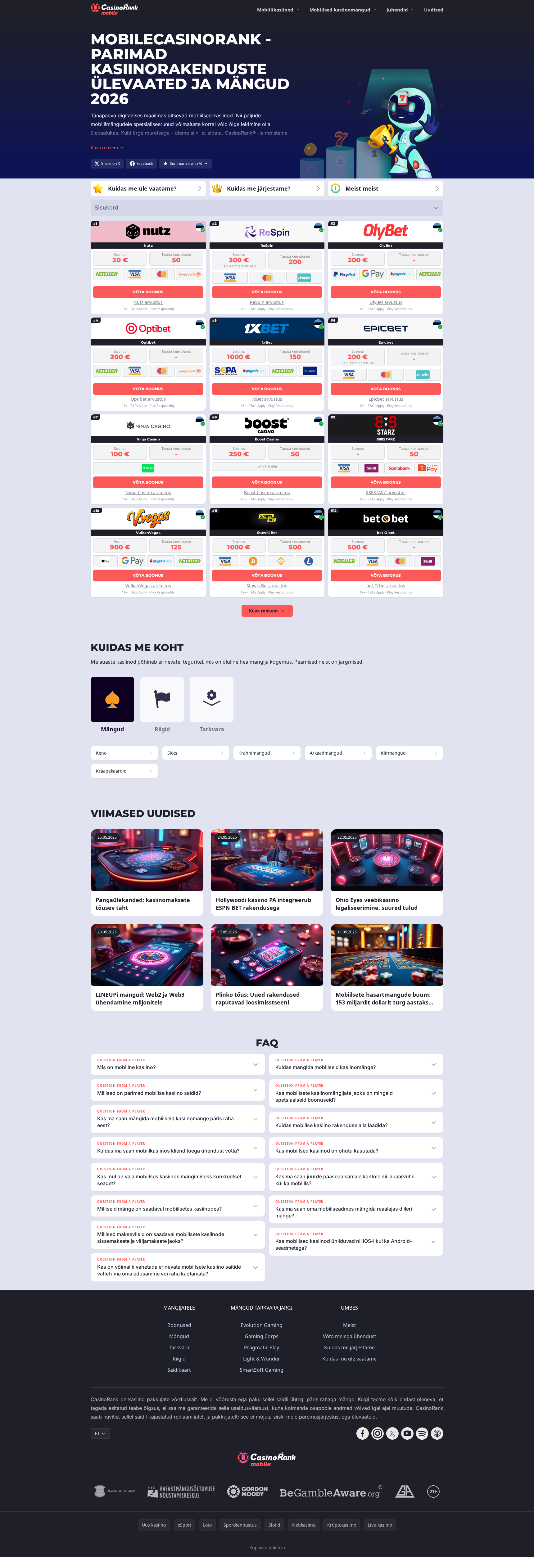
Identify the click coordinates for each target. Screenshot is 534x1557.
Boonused (179, 1325)
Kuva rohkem (263, 611)
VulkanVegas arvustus (148, 586)
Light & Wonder (261, 1358)
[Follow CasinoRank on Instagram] (377, 1433)
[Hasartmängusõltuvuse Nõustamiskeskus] (181, 1491)
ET (97, 1433)
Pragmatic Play (261, 1347)
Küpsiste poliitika (267, 1547)
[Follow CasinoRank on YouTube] (407, 1433)
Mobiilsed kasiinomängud (340, 10)
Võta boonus (148, 292)
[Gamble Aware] (331, 1491)
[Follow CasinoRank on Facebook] (362, 1433)
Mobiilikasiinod (275, 10)
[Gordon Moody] (247, 1491)
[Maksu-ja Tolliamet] (114, 1491)
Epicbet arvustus (386, 399)
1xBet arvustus (266, 399)
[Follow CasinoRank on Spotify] (422, 1433)
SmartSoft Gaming (261, 1369)
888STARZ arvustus (385, 492)
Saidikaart (179, 1369)
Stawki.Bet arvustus (267, 586)
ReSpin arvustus (267, 302)
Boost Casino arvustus (267, 492)
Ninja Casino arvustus (148, 492)
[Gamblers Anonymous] (405, 1491)
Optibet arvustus (148, 399)
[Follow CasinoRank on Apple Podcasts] (437, 1433)
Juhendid (397, 10)
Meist (349, 1325)
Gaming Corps (261, 1336)
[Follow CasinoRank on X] (392, 1433)
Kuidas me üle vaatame (349, 1358)
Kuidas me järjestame (349, 1347)
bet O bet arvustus (385, 586)
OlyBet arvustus (385, 302)
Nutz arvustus (148, 302)
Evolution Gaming (262, 1325)
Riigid (179, 1358)
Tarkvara (179, 1347)
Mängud (179, 1336)
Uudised (433, 10)
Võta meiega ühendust (349, 1336)
